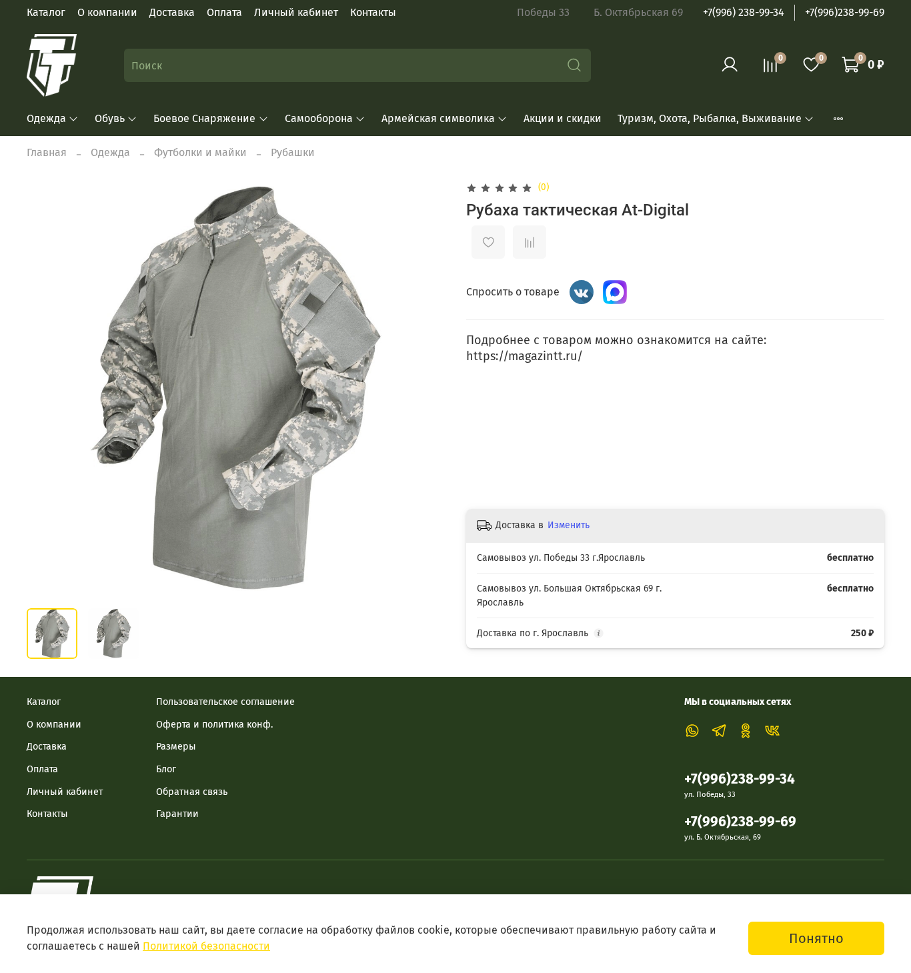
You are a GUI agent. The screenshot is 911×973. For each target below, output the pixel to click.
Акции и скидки (563, 118)
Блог (166, 769)
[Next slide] (423, 388)
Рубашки (293, 152)
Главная (47, 152)
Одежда (46, 118)
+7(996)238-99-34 (739, 779)
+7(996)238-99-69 (844, 12)
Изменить (569, 525)
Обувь (110, 118)
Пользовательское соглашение (225, 702)
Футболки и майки (200, 152)
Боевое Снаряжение (204, 118)
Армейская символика (438, 118)
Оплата (224, 12)
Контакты (373, 12)
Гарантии (177, 814)
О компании (107, 12)
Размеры (176, 746)
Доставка (172, 12)
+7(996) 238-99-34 (743, 12)
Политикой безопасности (206, 946)
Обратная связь (191, 792)
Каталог (46, 12)
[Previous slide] (48, 388)
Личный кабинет (296, 12)
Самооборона (319, 118)
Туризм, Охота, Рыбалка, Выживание (710, 118)
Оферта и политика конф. (214, 724)
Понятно (816, 938)
